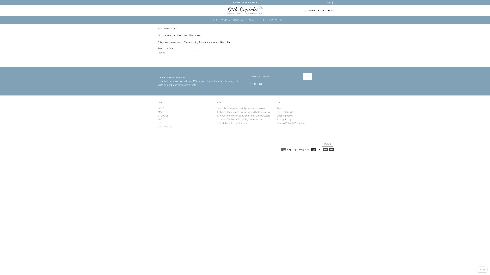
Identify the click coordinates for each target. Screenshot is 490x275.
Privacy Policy (284, 119)
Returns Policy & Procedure (291, 123)
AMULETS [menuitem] (225, 20)
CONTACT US (165, 126)
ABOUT (252, 20)
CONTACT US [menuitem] (275, 20)
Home (160, 29)
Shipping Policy (285, 115)
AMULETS (163, 112)
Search (280, 108)
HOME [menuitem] (215, 20)
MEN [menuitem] (264, 20)
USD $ (329, 2)
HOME (161, 108)
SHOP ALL (238, 20)
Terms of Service (285, 112)
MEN (160, 123)
